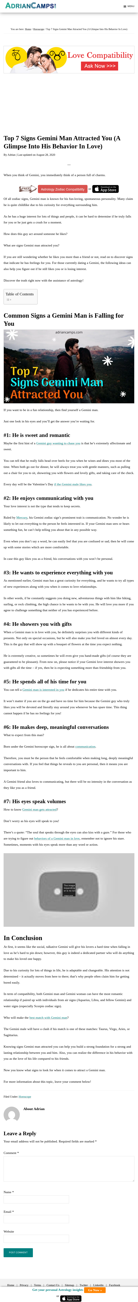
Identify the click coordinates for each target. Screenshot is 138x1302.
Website (9, 1231)
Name (9, 1192)
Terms (37, 1285)
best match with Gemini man (48, 1017)
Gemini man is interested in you (43, 689)
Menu (131, 6)
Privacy (24, 1285)
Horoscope (25, 1096)
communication (85, 746)
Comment (11, 1153)
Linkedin (98, 1285)
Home (10, 1285)
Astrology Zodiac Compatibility (62, 189)
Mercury (21, 517)
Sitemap (69, 1285)
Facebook (114, 1285)
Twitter (84, 1285)
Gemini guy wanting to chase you (58, 443)
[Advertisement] (69, 107)
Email (9, 1211)
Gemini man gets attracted (39, 809)
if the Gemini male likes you (72, 484)
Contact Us (53, 1285)
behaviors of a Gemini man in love (57, 838)
